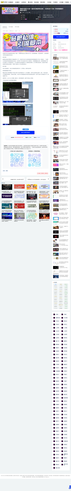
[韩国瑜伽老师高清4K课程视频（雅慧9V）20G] (56, 183)
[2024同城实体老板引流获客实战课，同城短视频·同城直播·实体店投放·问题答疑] (19, 186)
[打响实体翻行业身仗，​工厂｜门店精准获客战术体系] (7, 187)
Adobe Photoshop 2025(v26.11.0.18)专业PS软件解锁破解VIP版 (63, 174)
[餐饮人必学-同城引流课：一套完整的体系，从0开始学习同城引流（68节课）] (19, 205)
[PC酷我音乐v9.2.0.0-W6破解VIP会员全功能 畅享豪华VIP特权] (56, 272)
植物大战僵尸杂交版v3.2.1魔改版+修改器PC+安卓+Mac (63, 254)
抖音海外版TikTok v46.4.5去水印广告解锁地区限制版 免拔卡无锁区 (64, 58)
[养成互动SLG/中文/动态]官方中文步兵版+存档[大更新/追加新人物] (63, 151)
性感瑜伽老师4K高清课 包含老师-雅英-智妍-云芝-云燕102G (63, 178)
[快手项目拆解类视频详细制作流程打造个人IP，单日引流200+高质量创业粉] (32, 197)
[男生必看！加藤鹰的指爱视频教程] (56, 89)
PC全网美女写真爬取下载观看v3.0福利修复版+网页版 (63, 85)
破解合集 (66, 301)
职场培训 (66, 304)
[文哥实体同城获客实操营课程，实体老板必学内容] (7, 196)
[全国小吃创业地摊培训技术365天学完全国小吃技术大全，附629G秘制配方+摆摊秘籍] (56, 258)
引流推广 (23, 12)
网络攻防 (55, 304)
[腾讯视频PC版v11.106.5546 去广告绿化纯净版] (56, 267)
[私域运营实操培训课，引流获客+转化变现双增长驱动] (19, 196)
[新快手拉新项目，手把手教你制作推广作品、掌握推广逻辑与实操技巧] (32, 216)
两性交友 (66, 284)
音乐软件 (66, 308)
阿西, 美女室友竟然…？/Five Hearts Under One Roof (63, 245)
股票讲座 (55, 306)
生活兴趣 (60, 299)
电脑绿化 (67, 2)
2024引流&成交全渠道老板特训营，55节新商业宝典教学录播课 (7, 211)
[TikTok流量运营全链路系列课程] (44, 216)
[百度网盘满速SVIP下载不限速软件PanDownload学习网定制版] (56, 67)
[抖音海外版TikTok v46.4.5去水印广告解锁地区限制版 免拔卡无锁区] (56, 59)
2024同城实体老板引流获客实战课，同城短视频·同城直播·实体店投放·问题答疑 (19, 192)
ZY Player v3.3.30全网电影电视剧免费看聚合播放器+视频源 (63, 231)
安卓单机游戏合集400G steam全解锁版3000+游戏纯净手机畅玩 (63, 205)
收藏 (39, 173)
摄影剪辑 (66, 296)
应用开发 (60, 294)
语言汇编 (55, 308)
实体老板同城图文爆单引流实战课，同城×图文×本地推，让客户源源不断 (44, 202)
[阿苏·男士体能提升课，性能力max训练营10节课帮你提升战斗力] (56, 249)
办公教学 (66, 289)
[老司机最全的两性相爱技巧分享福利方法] (56, 107)
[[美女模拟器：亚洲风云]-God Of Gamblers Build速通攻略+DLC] (56, 120)
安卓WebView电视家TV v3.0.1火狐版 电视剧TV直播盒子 (63, 187)
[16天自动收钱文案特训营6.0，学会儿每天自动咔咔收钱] (32, 205)
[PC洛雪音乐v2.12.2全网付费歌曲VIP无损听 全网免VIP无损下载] (56, 196)
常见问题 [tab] (17, 26)
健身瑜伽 (55, 289)
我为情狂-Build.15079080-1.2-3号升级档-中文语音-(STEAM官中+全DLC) (63, 160)
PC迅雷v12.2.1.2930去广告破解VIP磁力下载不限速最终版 (63, 116)
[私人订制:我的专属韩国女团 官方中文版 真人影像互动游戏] (56, 111)
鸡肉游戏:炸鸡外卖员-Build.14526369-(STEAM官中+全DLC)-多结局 (64, 129)
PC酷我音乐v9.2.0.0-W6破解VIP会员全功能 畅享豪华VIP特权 (63, 272)
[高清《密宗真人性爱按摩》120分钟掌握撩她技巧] (56, 80)
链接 (47, 173)
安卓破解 (61, 2)
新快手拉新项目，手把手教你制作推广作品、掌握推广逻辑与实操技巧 (31, 221)
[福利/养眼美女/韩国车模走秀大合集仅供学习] (56, 263)
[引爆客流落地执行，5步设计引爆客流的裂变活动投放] (44, 186)
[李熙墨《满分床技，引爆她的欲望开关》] (56, 165)
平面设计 (55, 294)
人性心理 (55, 287)
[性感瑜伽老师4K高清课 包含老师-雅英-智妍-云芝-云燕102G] (56, 178)
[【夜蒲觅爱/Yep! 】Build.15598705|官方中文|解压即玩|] (56, 200)
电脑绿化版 (55, 301)
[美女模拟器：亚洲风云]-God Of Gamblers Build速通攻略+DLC (63, 120)
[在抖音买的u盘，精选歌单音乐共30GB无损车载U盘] (56, 277)
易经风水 (55, 299)
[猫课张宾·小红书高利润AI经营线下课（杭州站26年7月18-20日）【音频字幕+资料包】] (44, 206)
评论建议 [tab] (11, 26)
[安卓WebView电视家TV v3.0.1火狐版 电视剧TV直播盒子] (56, 187)
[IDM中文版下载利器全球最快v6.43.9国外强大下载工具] (56, 219)
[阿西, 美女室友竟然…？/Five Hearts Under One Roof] (56, 245)
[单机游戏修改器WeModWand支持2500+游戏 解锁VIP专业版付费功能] (56, 169)
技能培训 (60, 296)
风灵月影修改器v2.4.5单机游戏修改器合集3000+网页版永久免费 (63, 98)
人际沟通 (60, 287)
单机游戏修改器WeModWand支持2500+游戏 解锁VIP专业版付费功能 (64, 169)
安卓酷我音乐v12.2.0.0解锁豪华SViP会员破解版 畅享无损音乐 (64, 138)
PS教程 (61, 284)
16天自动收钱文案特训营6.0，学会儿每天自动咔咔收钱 (32, 211)
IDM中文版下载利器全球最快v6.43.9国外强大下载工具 (64, 218)
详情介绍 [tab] (5, 26)
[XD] (20, 12)
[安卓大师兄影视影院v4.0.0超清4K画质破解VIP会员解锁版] (56, 241)
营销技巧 (60, 306)
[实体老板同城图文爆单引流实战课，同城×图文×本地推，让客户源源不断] (44, 196)
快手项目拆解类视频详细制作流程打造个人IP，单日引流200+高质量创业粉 (31, 202)
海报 (43, 173)
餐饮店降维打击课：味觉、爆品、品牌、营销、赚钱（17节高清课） (31, 192)
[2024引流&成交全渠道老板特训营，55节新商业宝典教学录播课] (7, 206)
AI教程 (56, 284)
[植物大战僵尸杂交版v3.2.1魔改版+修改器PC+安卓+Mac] (56, 255)
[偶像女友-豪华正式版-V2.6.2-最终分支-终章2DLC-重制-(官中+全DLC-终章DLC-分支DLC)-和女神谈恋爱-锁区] (56, 125)
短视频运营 (60, 301)
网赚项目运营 (61, 304)
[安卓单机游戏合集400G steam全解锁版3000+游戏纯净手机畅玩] (56, 206)
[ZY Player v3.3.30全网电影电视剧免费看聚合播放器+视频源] (56, 232)
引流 (4, 170)
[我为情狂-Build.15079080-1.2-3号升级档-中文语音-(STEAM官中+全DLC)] (56, 160)
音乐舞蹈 (60, 308)
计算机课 (66, 306)
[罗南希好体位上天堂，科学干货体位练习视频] (56, 102)
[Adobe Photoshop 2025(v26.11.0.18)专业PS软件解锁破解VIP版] (56, 174)
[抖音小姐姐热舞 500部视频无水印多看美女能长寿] (56, 147)
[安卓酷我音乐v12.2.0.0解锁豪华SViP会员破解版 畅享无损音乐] (56, 140)
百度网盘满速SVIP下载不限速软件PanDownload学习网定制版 (63, 67)
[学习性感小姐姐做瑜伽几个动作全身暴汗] (56, 156)
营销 (6, 170)
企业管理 (66, 287)
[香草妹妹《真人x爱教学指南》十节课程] (56, 192)
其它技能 (60, 289)
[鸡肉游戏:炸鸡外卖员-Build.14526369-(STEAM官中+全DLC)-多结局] (56, 129)
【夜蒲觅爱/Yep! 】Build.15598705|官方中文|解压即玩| (63, 200)
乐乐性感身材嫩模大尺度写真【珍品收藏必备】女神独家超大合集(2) (64, 93)
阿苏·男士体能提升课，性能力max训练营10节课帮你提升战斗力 (64, 249)
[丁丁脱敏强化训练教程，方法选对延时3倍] (56, 72)
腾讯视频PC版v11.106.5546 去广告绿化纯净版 (63, 267)
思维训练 (55, 296)
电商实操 (66, 299)
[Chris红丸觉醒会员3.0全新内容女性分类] (56, 237)
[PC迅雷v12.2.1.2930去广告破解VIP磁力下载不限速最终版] (56, 116)
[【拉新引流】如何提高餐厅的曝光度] (19, 216)
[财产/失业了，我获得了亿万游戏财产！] (56, 227)
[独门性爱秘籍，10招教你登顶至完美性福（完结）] (56, 214)
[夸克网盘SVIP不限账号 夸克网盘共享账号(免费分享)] (56, 76)
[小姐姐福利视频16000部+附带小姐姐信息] (56, 62)
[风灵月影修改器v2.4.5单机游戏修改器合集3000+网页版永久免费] (56, 98)
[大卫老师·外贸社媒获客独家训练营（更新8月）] (7, 216)
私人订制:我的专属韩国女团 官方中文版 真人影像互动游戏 (63, 111)
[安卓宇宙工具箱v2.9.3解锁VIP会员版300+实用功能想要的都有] (56, 223)
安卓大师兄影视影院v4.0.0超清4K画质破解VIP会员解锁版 (63, 240)
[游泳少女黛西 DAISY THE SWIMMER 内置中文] (56, 209)
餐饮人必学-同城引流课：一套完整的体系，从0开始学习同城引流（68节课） (19, 211)
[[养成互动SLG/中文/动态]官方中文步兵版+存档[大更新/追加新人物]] (56, 151)
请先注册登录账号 (25, 132)
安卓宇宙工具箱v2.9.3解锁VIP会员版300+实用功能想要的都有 (63, 223)
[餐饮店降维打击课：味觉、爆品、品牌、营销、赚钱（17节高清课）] (32, 186)
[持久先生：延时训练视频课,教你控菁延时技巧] (56, 142)
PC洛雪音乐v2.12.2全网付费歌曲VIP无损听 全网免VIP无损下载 (63, 196)
